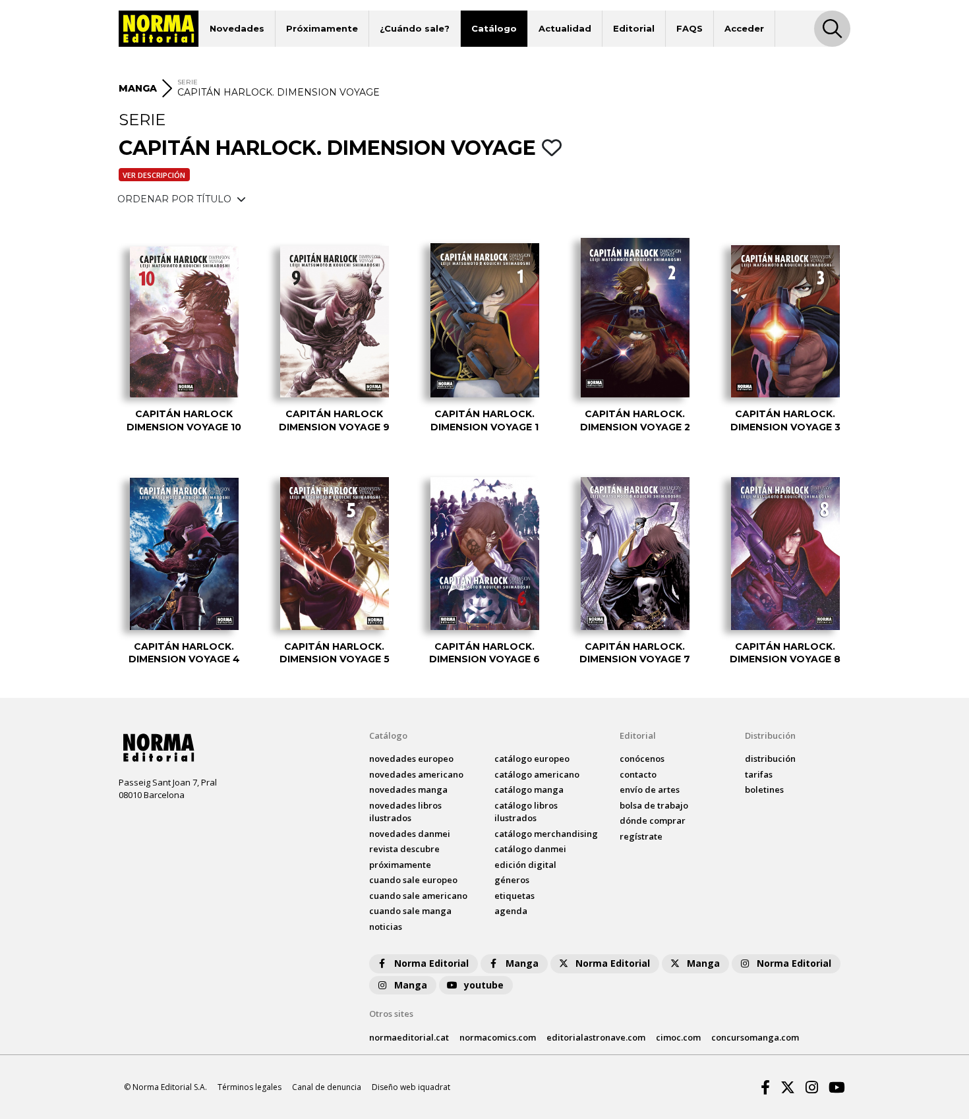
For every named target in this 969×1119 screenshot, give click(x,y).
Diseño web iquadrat (411, 1087)
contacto (638, 774)
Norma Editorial (431, 963)
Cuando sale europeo (413, 880)
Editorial (634, 28)
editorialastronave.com (595, 1037)
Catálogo (494, 28)
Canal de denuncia (326, 1087)
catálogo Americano (536, 774)
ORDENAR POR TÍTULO (175, 199)
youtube (484, 985)
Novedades (237, 28)
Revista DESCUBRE (404, 849)
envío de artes (650, 789)
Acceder (744, 28)
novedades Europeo (411, 758)
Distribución (770, 735)
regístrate (641, 836)
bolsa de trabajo (654, 805)
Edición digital (525, 865)
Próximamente (322, 28)
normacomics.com (497, 1037)
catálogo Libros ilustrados (526, 811)
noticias (385, 926)
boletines (764, 789)
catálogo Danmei (530, 849)
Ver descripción (154, 175)
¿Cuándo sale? (415, 28)
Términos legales (249, 1087)
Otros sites (391, 1013)
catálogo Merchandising (546, 834)
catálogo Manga (529, 789)
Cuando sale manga (410, 911)
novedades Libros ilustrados (405, 811)
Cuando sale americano (418, 896)
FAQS (689, 28)
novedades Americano (416, 774)
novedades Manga (408, 789)
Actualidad (565, 28)
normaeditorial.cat (409, 1037)
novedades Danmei (409, 834)
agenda (510, 911)
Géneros (511, 880)
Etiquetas (514, 896)
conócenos (642, 758)
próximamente (400, 865)
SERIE (187, 82)
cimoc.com (678, 1037)
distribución (770, 758)
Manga (522, 963)
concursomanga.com (755, 1037)
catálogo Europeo (532, 758)
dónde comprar (653, 820)
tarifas (759, 774)
